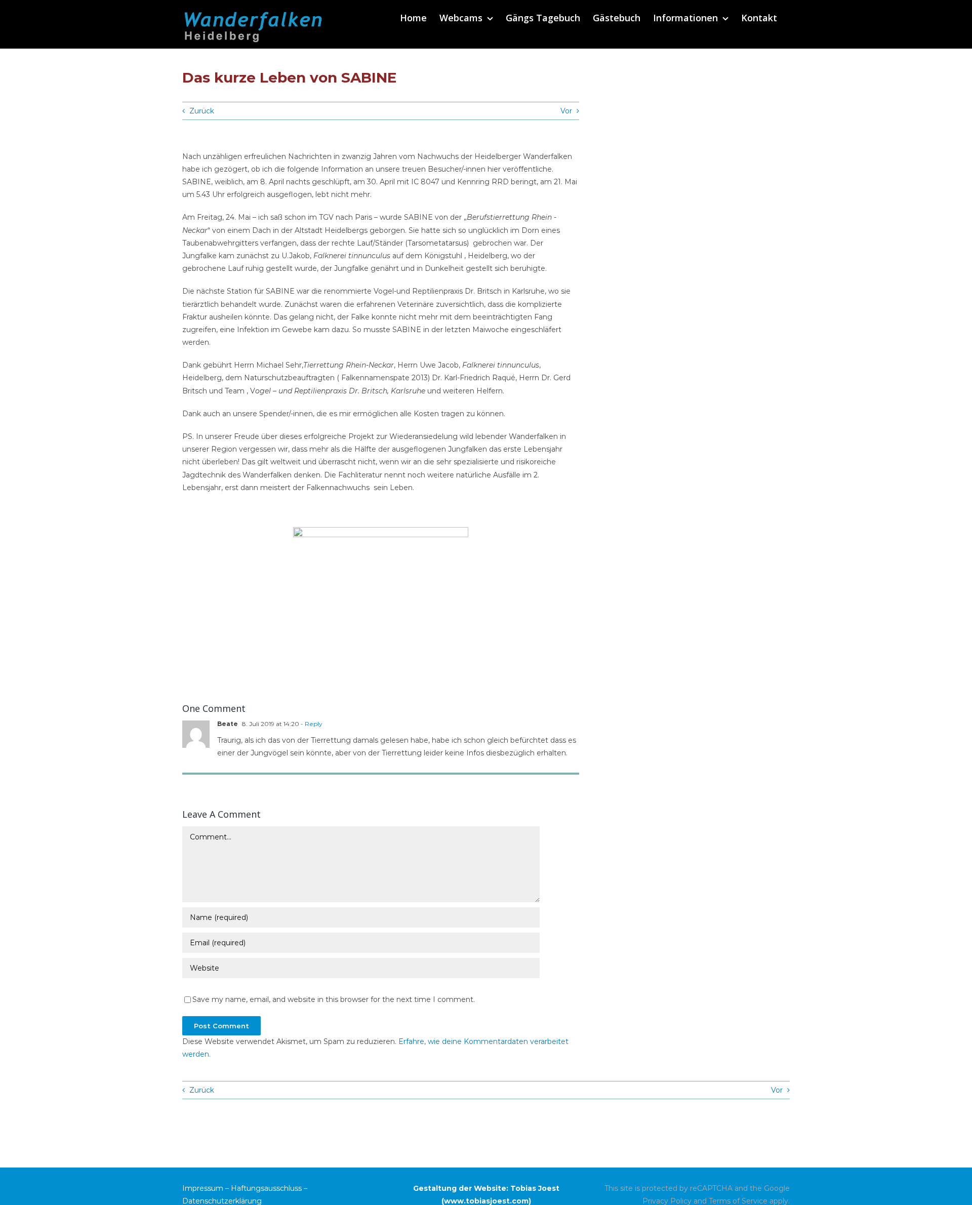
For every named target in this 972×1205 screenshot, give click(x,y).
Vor (566, 110)
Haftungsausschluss (266, 1188)
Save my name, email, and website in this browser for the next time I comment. (333, 999)
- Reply (310, 724)
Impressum (202, 1188)
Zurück (201, 110)
